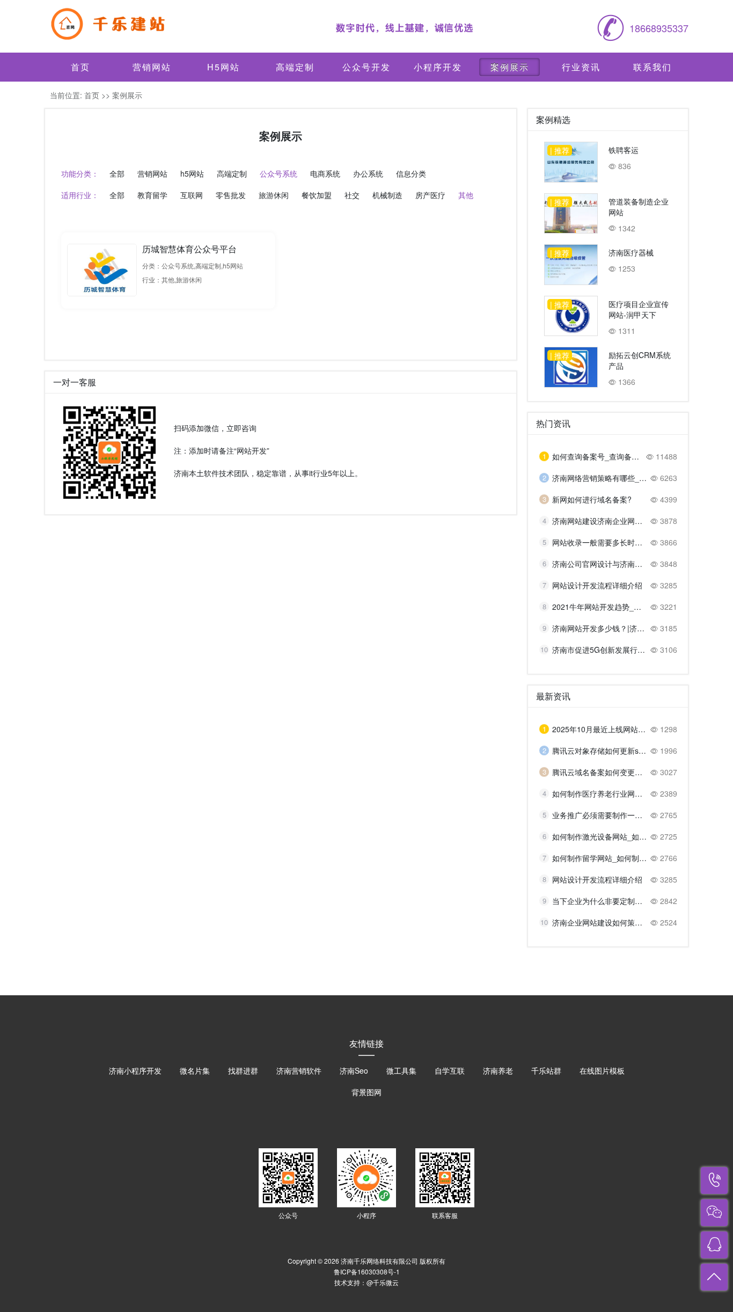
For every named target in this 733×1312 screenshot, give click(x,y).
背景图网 (366, 1092)
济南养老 (498, 1070)
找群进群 (243, 1070)
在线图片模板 (602, 1070)
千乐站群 (546, 1070)
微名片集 (195, 1070)
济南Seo (354, 1070)
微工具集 (401, 1070)
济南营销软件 (298, 1070)
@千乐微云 (382, 1282)
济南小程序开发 (135, 1070)
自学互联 (450, 1070)
